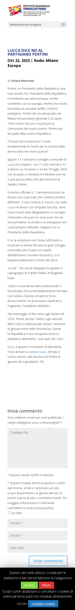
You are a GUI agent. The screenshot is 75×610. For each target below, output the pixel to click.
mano (42, 352)
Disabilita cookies (43, 604)
